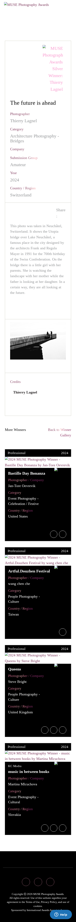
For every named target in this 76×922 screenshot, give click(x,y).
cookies (37, 906)
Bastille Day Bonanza (26, 473)
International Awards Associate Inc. (46, 910)
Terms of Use (33, 901)
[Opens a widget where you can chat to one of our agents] (61, 915)
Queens (14, 669)
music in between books (28, 771)
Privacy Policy (49, 901)
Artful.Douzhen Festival (29, 571)
